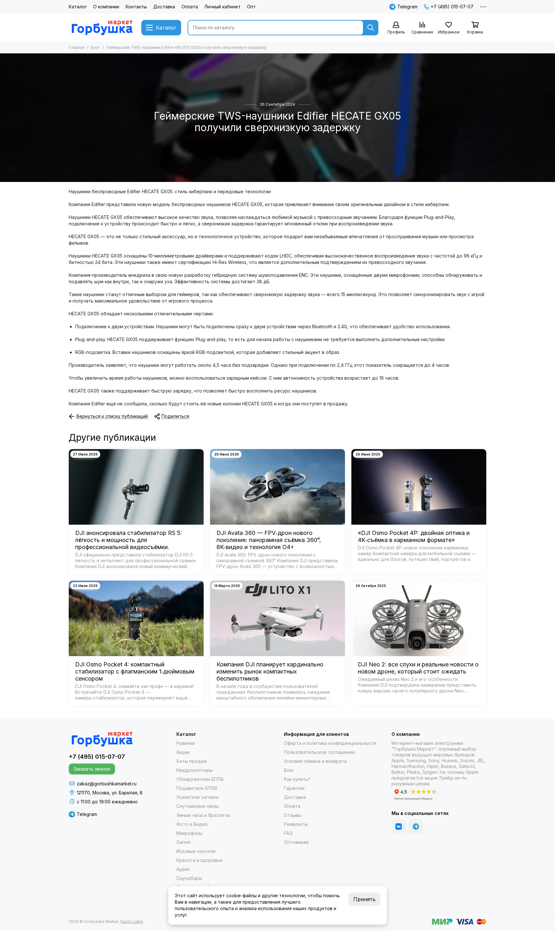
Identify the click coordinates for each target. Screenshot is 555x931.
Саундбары (189, 878)
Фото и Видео (192, 824)
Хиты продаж (191, 761)
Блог (95, 47)
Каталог (78, 6)
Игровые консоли (196, 851)
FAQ (288, 833)
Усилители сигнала (197, 797)
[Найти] (370, 27)
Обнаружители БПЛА (200, 779)
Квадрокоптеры (194, 770)
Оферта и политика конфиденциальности (330, 743)
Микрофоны (189, 833)
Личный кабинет (222, 6)
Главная (76, 47)
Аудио (183, 869)
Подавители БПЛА (196, 788)
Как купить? (297, 779)
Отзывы (292, 815)
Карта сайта (131, 921)
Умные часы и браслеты (203, 815)
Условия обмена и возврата (315, 761)
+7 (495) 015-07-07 (452, 6)
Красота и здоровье (199, 860)
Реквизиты (296, 824)
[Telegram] (416, 826)
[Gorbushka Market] (102, 27)
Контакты (136, 6)
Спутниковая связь (197, 806)
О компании (106, 6)
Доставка (164, 6)
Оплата (189, 6)
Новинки (185, 743)
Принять (364, 899)
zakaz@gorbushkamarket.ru (107, 783)
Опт (251, 6)
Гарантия (294, 788)
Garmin (183, 842)
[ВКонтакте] (399, 826)
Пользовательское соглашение (319, 752)
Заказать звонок (92, 769)
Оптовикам (296, 842)
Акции (182, 752)
